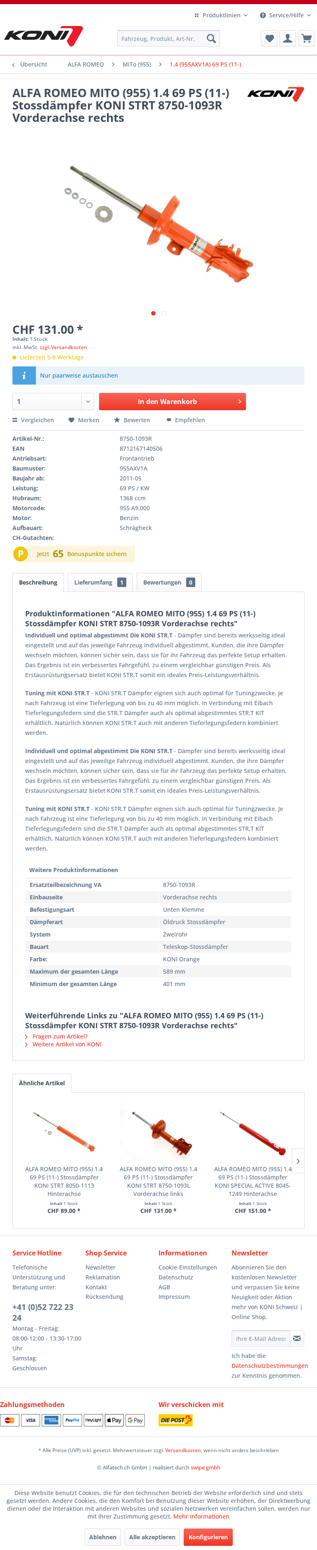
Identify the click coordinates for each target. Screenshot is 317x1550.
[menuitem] (168, 38)
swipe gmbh (205, 1467)
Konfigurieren (208, 1537)
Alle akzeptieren (152, 1537)
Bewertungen (167, 582)
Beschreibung (38, 582)
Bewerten (137, 420)
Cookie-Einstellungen (187, 1267)
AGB (164, 1287)
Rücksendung (104, 1296)
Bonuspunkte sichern (97, 554)
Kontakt (96, 1287)
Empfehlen (189, 420)
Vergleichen (36, 420)
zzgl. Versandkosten (63, 347)
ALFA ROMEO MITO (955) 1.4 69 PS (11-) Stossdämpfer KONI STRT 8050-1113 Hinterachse (64, 1181)
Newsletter (100, 1267)
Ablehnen (102, 1537)
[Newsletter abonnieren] (297, 1338)
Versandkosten (183, 1450)
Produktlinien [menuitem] (222, 15)
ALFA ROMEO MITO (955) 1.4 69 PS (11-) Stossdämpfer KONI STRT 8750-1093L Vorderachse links (158, 1181)
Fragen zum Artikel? (59, 1036)
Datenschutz (175, 1277)
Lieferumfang (98, 582)
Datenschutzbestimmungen (270, 1365)
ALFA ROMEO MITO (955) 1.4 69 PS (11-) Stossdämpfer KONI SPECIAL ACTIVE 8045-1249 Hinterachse (253, 1181)
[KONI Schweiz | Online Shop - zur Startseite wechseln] (43, 36)
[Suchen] (211, 38)
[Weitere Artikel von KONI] (275, 100)
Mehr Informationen (201, 1516)
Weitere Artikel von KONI (66, 1044)
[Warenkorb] (306, 38)
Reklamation (102, 1277)
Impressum (174, 1296)
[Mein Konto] (287, 38)
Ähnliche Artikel (42, 1083)
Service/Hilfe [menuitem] (286, 15)
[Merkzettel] (269, 38)
